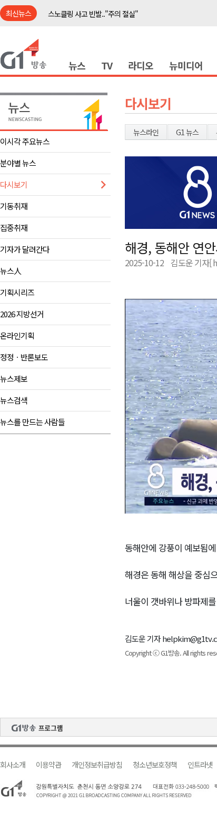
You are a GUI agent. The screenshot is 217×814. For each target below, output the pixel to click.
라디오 (140, 65)
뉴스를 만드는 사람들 (32, 421)
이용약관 (48, 764)
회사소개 (12, 764)
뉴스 (76, 65)
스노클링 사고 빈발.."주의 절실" (93, 13)
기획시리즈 (17, 292)
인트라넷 (200, 764)
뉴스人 (10, 270)
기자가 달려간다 (25, 249)
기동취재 (13, 206)
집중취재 (13, 227)
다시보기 (13, 184)
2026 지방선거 (22, 313)
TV (106, 65)
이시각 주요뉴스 (25, 141)
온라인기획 (17, 335)
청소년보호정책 (155, 764)
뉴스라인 (146, 132)
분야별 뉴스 (18, 162)
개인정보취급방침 (97, 764)
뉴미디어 (186, 65)
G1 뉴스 (187, 132)
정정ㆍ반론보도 (24, 357)
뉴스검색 (13, 400)
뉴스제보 (13, 378)
